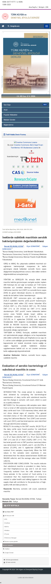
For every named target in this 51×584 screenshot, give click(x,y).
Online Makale (28, 577)
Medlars (7, 530)
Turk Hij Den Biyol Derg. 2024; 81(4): (13, 229)
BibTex (7, 526)
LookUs (20, 577)
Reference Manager (10, 538)
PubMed (6, 549)
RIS (6, 519)
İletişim (41, 7)
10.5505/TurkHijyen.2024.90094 (11, 232)
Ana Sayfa (33, 7)
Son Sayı (25, 105)
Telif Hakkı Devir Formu (16, 135)
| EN (46, 7)
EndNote (7, 523)
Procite (7, 534)
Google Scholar (9, 552)
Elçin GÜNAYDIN (33, 246)
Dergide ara (14, 26)
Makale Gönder (9, 120)
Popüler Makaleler (10, 115)
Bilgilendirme (8, 125)
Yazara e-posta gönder (11, 541)
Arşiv (6, 110)
